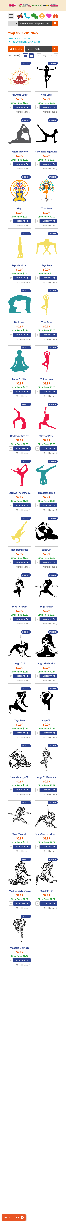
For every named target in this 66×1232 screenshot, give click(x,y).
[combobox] (35, 23)
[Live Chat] (34, 16)
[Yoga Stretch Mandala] (46, 816)
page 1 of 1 (47, 56)
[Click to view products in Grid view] (31, 55)
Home (11, 38)
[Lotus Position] (19, 361)
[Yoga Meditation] (46, 645)
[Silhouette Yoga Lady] (46, 133)
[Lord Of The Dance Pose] (19, 475)
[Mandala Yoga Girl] (19, 759)
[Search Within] (55, 49)
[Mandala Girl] (46, 873)
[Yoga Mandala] (19, 816)
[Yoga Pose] (46, 247)
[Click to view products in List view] (25, 55)
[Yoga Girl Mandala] (46, 759)
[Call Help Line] (27, 16)
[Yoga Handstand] (19, 247)
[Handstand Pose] (19, 531)
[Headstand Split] (46, 475)
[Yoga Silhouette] (19, 133)
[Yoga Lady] (46, 76)
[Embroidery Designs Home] (19, 16)
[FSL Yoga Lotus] (19, 76)
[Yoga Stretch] (46, 588)
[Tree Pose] (46, 190)
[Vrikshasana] (46, 361)
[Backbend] (19, 304)
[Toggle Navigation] (11, 16)
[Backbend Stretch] (19, 418)
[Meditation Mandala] (19, 873)
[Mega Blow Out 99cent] (33, 5)
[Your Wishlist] (49, 16)
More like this (22, 112)
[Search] (55, 23)
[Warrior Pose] (46, 418)
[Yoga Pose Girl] (19, 588)
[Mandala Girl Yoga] (19, 930)
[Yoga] (19, 190)
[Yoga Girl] (46, 531)
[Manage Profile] (42, 16)
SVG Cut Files (23, 38)
